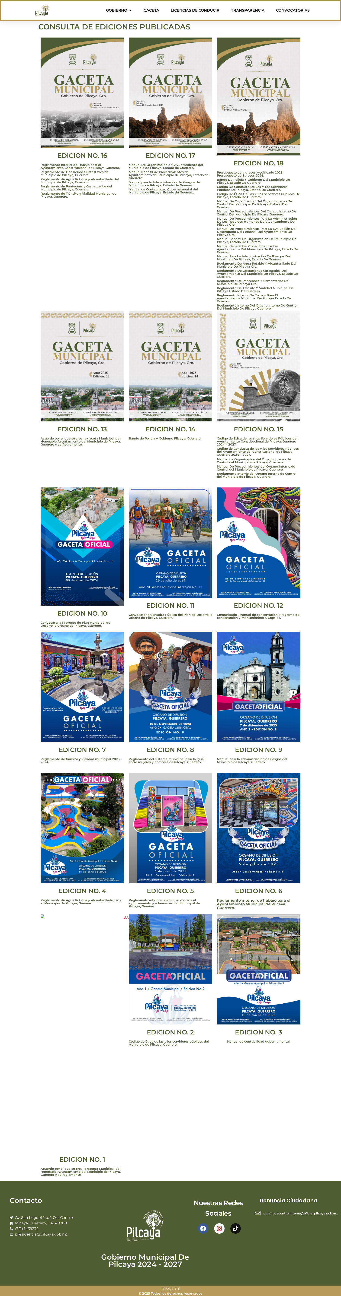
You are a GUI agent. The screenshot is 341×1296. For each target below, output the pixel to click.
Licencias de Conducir (195, 10)
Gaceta (151, 10)
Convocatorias (293, 10)
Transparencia (247, 10)
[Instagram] (219, 1228)
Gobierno (116, 10)
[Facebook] (203, 1228)
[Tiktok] (235, 1228)
